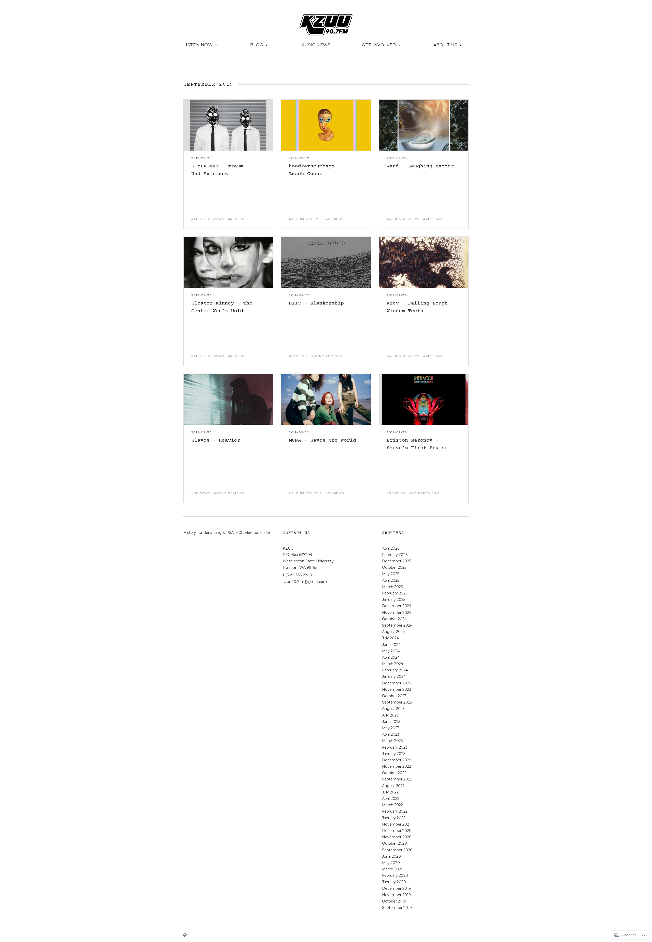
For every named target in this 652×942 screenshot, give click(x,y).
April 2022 (390, 798)
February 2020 (395, 875)
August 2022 (393, 786)
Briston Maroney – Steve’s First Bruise (417, 444)
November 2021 (396, 824)
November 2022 (396, 766)
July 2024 (390, 638)
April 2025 (390, 580)
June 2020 (391, 856)
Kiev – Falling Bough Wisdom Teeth (417, 307)
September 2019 (397, 907)
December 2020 (397, 830)
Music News (316, 45)
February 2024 (395, 670)
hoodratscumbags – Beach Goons (315, 170)
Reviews (238, 219)
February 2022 (395, 811)
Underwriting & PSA (216, 532)
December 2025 (396, 561)
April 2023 (390, 734)
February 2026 (395, 554)
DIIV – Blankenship (316, 303)
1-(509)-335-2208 (297, 575)
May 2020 (391, 862)
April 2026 (390, 548)
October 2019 (394, 901)
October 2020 (394, 843)
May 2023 (390, 728)
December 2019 (396, 888)
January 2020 (394, 882)
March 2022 (392, 805)
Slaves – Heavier (215, 440)
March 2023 (392, 740)
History (189, 532)
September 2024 (397, 625)
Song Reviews (328, 356)
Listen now (198, 44)
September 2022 (397, 779)
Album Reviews (209, 219)
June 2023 (391, 721)
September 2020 (397, 850)
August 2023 (393, 708)
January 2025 (393, 599)
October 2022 (394, 773)
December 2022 (396, 760)
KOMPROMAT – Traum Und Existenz (217, 170)
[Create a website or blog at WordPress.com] (185, 935)
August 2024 (393, 631)
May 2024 (391, 651)
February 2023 (395, 747)
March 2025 (392, 587)
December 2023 (396, 683)
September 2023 (397, 702)
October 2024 (394, 619)
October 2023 (394, 696)
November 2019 (396, 895)
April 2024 (391, 657)
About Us (445, 44)
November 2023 (396, 689)
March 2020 (392, 869)
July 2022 (390, 792)
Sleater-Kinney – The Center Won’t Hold (221, 307)
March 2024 (392, 663)
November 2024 (396, 612)
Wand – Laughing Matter (420, 166)
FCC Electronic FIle (253, 532)
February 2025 (394, 593)
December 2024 (396, 606)
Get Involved (379, 44)
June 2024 (391, 644)
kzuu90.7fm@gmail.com (305, 581)
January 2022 (393, 818)
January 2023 (393, 753)
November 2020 (397, 837)
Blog (256, 44)
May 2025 (390, 574)
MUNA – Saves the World (322, 440)
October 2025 (394, 567)
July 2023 (390, 715)
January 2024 (394, 676)
